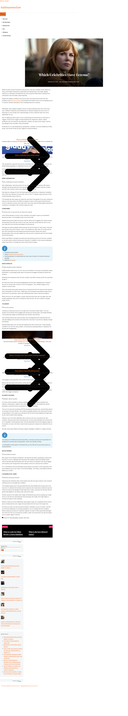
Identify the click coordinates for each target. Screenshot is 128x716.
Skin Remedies (6, 22)
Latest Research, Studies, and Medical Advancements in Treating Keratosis (12, 668)
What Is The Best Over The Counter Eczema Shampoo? (27, 355)
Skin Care (5, 18)
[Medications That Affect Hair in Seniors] (2, 584)
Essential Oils (6, 25)
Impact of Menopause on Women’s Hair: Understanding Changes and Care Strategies (10, 623)
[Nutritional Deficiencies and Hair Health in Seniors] (2, 562)
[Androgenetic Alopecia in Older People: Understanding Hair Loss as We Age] (2, 606)
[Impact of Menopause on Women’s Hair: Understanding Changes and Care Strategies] (2, 618)
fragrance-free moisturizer (15, 254)
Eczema (21, 517)
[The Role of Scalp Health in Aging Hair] (2, 573)
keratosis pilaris (16, 100)
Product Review (7, 35)
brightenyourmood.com (11, 7)
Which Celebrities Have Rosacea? (27, 139)
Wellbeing (5, 32)
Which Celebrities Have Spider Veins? (27, 155)
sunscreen (12, 260)
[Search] (2, 550)
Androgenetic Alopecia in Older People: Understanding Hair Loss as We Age (11, 611)
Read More (27, 145)
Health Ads (14, 541)
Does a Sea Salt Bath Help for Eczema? (27, 339)
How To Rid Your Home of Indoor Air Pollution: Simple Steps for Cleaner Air (13, 650)
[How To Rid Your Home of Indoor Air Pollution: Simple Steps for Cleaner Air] (2, 595)
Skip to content (4, 1)
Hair (4, 29)
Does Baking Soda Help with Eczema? (27, 371)
